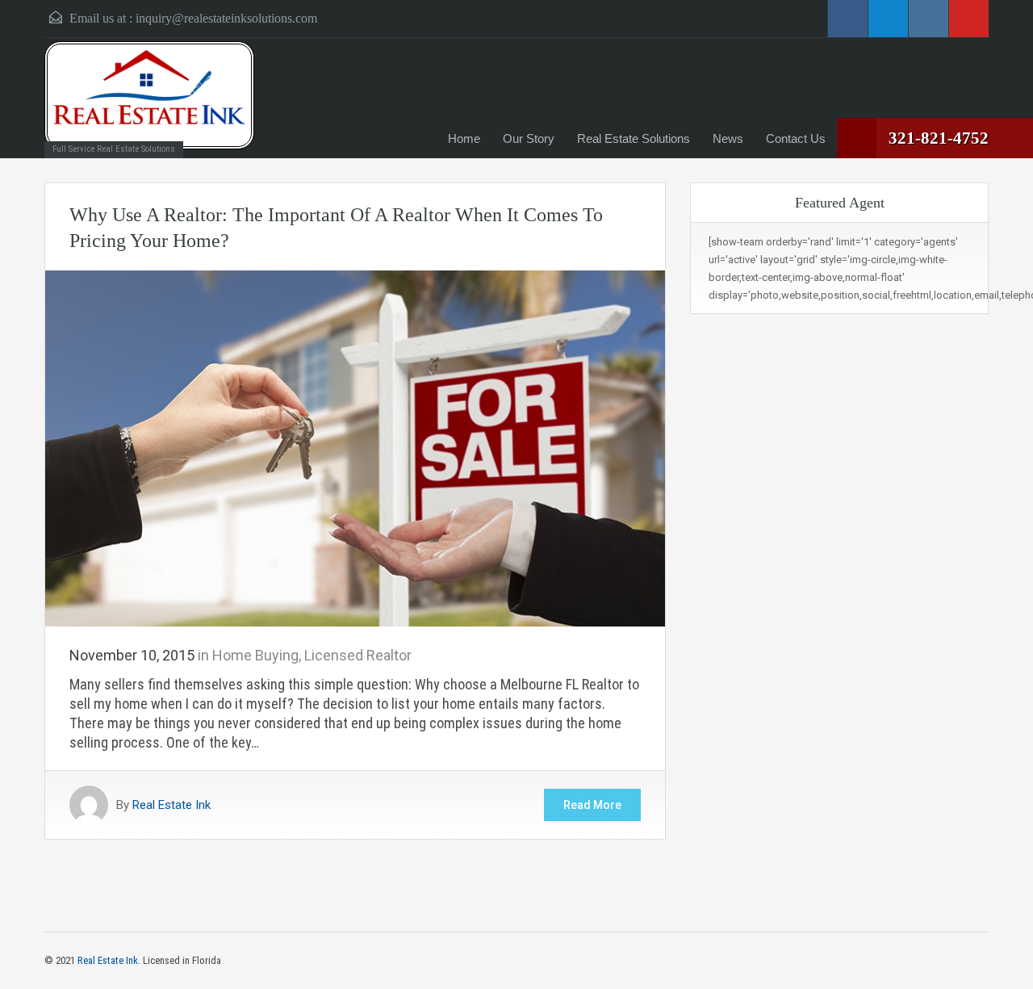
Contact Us (796, 138)
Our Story (528, 138)
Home (464, 138)
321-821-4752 (939, 138)
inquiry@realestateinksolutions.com (226, 18)
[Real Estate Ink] (149, 95)
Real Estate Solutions (633, 138)
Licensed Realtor (358, 655)
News (728, 138)
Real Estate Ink (171, 805)
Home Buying (255, 655)
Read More (592, 804)
